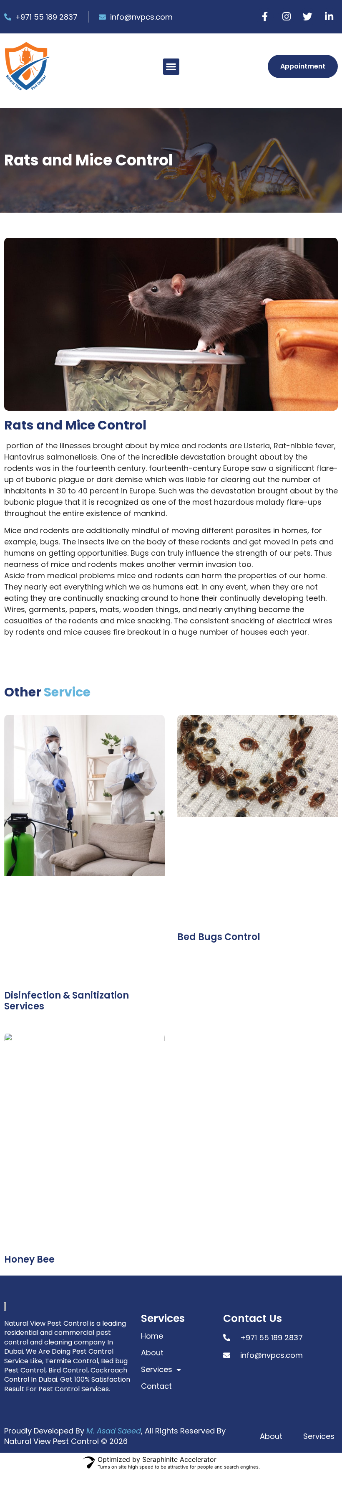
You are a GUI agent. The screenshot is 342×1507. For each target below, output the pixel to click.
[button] (171, 66)
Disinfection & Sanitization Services (66, 1001)
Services (156, 1369)
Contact (156, 1386)
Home (152, 1336)
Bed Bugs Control (218, 936)
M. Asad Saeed (113, 1431)
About (152, 1353)
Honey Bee (29, 1259)
